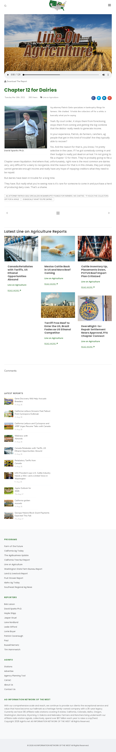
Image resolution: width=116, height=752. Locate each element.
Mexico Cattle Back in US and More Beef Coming (57, 270)
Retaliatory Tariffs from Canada (25, 462)
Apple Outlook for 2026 (23, 489)
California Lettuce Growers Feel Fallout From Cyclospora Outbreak (32, 412)
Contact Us (9, 689)
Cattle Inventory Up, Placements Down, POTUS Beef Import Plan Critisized (94, 271)
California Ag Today (14, 550)
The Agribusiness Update (16, 555)
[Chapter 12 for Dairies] (58, 42)
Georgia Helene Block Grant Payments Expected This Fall (32, 514)
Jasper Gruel (10, 617)
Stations (8, 666)
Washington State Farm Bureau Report (23, 569)
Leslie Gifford (10, 626)
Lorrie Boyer (10, 631)
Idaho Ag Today (12, 582)
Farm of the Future (13, 546)
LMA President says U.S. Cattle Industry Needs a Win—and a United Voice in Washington (32, 476)
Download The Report (16, 81)
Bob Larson (9, 604)
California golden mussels (22, 502)
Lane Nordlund (11, 622)
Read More (14, 290)
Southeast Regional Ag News (18, 587)
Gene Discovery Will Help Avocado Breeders (30, 400)
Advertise (8, 671)
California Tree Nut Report (17, 559)
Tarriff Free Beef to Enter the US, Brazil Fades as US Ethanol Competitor (57, 327)
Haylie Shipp (10, 613)
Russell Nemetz (11, 645)
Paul (6, 640)
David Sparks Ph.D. (14, 150)
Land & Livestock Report (16, 573)
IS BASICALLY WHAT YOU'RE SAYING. (37, 199)
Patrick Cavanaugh (13, 636)
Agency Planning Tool (14, 675)
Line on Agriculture (50, 97)
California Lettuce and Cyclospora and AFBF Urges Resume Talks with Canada (33, 425)
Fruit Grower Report (13, 578)
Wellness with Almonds (21, 437)
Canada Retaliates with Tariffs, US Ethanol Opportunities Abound (30, 449)
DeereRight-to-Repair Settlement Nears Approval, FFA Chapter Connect (94, 331)
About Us (8, 684)
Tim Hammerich (12, 649)
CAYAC (7, 680)
